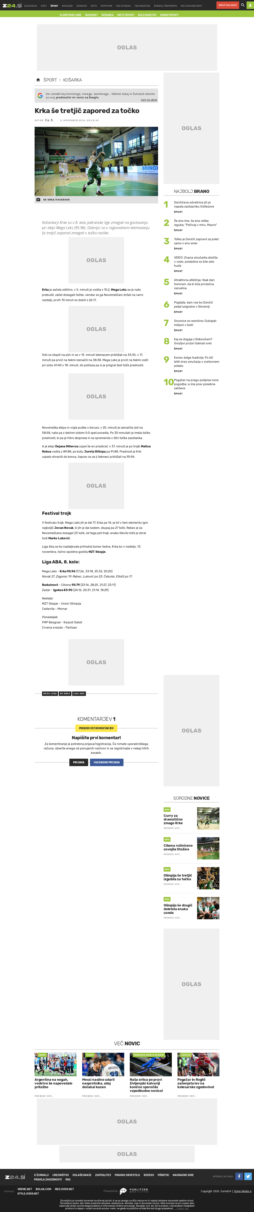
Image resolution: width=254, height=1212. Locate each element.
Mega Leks (50, 693)
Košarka (72, 80)
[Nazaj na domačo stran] (38, 80)
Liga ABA (79, 693)
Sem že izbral (149, 100)
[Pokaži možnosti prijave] (250, 5)
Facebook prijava (107, 762)
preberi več (96, 728)
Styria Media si (242, 1191)
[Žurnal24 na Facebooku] (239, 1176)
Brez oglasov (228, 5)
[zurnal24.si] (12, 5)
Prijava (78, 762)
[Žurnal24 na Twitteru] (248, 1176)
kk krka (65, 693)
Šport (50, 80)
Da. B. (49, 120)
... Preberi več (181, 1208)
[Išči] (243, 5)
